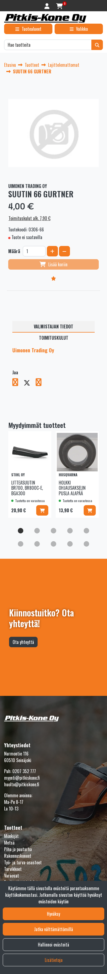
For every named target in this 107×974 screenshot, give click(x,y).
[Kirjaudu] (47, 5)
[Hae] (97, 45)
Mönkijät (11, 836)
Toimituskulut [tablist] (53, 337)
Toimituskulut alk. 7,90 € (29, 218)
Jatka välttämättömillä (53, 929)
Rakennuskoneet (17, 856)
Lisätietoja (54, 960)
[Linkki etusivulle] (45, 18)
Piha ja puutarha (18, 849)
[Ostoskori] (59, 5)
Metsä (9, 842)
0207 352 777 (24, 771)
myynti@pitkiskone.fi (22, 777)
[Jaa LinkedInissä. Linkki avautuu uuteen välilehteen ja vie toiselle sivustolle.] (41, 383)
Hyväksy (53, 914)
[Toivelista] (53, 278)
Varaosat (11, 875)
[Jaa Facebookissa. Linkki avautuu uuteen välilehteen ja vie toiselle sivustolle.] (18, 383)
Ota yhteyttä (23, 642)
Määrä (14, 251)
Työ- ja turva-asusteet (23, 862)
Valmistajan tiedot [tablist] (53, 326)
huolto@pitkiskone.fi (21, 784)
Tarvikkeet (13, 869)
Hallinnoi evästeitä (53, 944)
